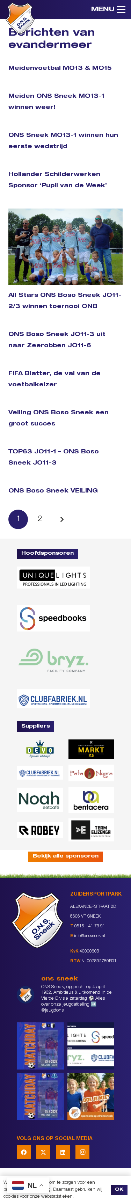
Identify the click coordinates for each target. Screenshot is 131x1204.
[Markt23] (91, 749)
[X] (43, 1152)
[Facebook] (24, 1152)
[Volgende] (62, 519)
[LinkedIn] (63, 1152)
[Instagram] (82, 1152)
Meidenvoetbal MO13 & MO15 (60, 69)
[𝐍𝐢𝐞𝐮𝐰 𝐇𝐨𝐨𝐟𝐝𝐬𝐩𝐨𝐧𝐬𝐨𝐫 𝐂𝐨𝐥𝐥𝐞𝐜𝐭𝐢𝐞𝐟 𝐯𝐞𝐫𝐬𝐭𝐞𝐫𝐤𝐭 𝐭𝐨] (91, 1046)
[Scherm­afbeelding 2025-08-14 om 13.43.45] (91, 773)
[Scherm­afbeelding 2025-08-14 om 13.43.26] (40, 800)
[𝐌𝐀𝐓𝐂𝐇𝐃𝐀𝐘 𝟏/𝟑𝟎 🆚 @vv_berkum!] (40, 1046)
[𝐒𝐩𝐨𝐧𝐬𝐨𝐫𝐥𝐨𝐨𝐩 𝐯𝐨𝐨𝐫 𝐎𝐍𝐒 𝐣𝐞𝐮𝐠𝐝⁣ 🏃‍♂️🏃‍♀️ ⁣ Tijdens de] (91, 1096)
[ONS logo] (20, 18)
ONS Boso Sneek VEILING (53, 491)
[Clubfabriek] (40, 772)
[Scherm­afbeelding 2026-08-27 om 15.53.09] (53, 699)
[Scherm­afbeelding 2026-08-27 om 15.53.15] (40, 830)
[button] (108, 10)
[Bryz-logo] (53, 660)
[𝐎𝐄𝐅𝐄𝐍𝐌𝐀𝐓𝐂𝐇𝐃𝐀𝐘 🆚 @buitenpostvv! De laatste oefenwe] (40, 1096)
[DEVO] (40, 749)
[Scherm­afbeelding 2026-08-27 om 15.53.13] (91, 829)
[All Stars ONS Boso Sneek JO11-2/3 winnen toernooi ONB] (65, 247)
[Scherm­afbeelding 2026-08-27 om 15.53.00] (53, 578)
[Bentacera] (91, 800)
